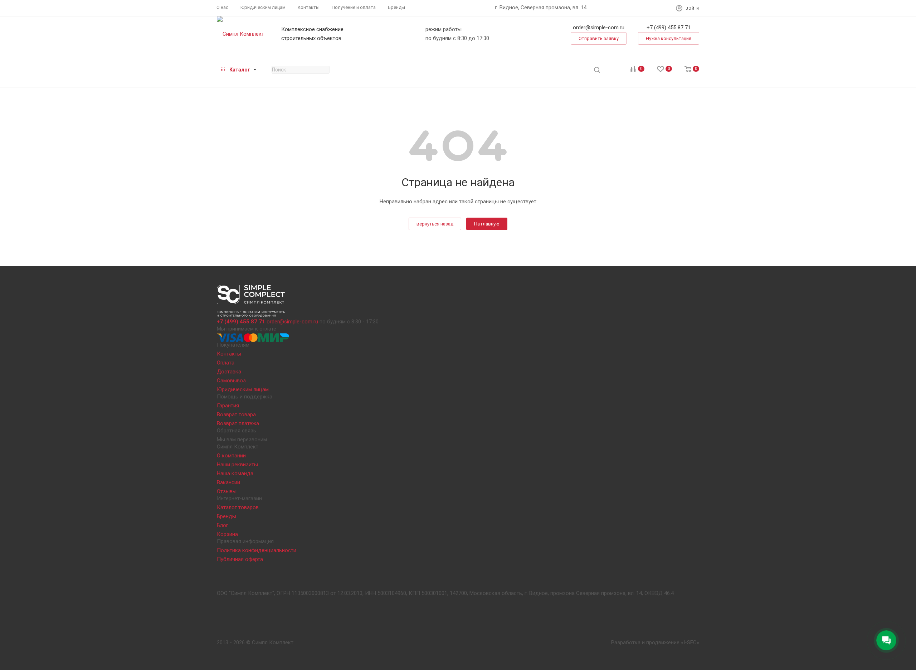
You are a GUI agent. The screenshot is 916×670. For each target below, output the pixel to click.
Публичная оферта (240, 559)
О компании (231, 455)
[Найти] (597, 69)
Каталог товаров (238, 507)
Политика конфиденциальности (256, 550)
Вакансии (228, 482)
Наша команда (235, 473)
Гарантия (228, 405)
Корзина (227, 534)
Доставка (229, 371)
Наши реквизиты (237, 464)
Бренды (226, 516)
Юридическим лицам (243, 389)
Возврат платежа (238, 423)
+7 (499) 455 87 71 (669, 27)
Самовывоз (231, 380)
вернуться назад (434, 224)
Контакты (229, 354)
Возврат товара (236, 414)
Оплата (225, 362)
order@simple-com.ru (598, 27)
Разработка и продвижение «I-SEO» (655, 642)
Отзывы (227, 491)
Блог (222, 525)
